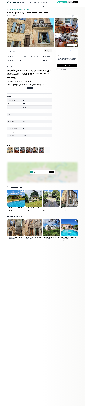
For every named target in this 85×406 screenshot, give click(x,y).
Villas (30, 6)
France (20, 9)
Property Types (41, 2)
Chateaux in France (12, 6)
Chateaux (59, 6)
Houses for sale (15, 9)
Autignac (23, 9)
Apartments (66, 6)
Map (30, 2)
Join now (75, 2)
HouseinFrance (11, 209)
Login (70, 2)
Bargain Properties (45, 6)
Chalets (72, 6)
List (10, 9)
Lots (53, 6)
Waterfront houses (22, 6)
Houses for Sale (23, 2)
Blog (47, 2)
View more (29, 88)
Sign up (51, 172)
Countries (34, 2)
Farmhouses (36, 6)
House (27, 9)
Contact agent (67, 65)
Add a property (63, 2)
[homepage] (7, 9)
